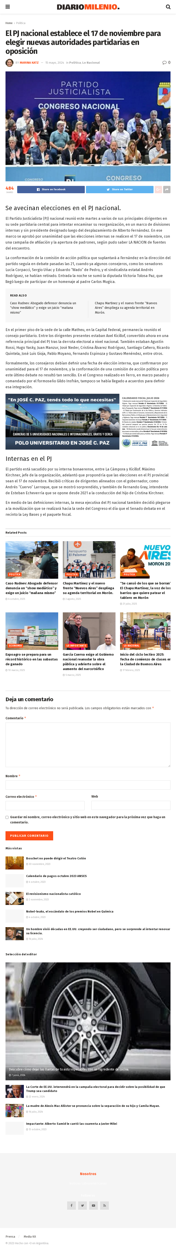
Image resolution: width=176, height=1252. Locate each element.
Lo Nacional (91, 62)
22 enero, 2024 (36, 1096)
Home (9, 23)
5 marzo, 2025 (73, 675)
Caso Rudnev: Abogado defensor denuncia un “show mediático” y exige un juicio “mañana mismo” (43, 308)
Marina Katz (29, 62)
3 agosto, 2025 (73, 599)
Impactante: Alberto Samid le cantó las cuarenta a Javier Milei (71, 1123)
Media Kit (30, 1236)
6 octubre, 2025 (16, 599)
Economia (15, 645)
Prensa (10, 1236)
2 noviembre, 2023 (38, 899)
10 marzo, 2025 (16, 670)
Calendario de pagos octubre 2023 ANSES (56, 876)
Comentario (16, 718)
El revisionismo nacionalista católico (53, 894)
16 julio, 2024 (35, 939)
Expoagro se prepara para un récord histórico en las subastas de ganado (32, 659)
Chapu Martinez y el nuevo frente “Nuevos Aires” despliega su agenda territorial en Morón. (126, 308)
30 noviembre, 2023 (39, 864)
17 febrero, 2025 (131, 670)
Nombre (13, 776)
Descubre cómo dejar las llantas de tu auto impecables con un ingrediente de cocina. (69, 1069)
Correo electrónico (21, 796)
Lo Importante (76, 645)
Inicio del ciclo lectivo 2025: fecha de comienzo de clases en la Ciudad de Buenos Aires (145, 659)
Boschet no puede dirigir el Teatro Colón (56, 858)
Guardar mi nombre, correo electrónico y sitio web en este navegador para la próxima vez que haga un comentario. (87, 819)
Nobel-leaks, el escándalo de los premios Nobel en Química (69, 911)
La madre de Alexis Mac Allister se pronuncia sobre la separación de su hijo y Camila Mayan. (93, 1106)
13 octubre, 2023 (37, 1129)
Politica (20, 23)
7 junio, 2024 (18, 1075)
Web (94, 796)
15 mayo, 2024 (54, 62)
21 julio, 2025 (129, 604)
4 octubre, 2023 (37, 882)
